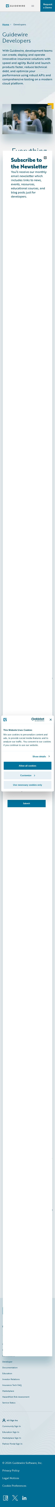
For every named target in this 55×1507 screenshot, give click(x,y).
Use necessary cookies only (27, 785)
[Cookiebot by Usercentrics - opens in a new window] (32, 720)
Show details (39, 756)
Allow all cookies (27, 765)
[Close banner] (51, 720)
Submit (26, 803)
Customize (25, 775)
